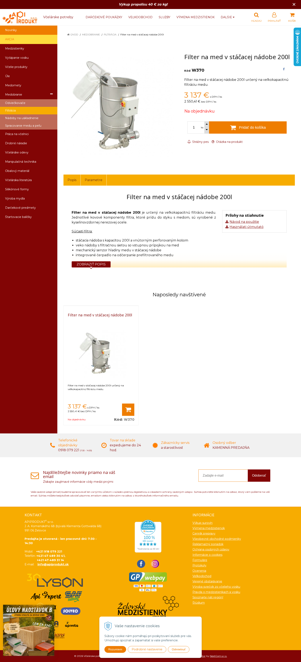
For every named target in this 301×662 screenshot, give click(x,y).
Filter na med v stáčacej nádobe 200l (100, 314)
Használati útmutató (247, 227)
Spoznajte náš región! (207, 597)
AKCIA (9, 39)
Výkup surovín (202, 523)
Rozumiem (115, 649)
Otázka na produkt (229, 142)
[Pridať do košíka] (128, 410)
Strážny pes (200, 142)
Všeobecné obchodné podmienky (216, 539)
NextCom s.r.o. (218, 655)
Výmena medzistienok (196, 17)
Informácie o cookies (207, 555)
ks (202, 127)
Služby (164, 17)
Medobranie (91, 34)
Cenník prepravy (203, 533)
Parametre (93, 180)
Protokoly (199, 565)
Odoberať (259, 475)
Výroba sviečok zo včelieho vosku (216, 587)
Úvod (74, 34)
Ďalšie (227, 17)
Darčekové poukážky (104, 17)
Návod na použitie (244, 222)
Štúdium (198, 602)
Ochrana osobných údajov (210, 549)
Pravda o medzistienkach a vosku (216, 592)
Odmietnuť (179, 649)
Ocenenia (199, 571)
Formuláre (199, 560)
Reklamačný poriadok (207, 544)
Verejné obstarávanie (207, 581)
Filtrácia (110, 34)
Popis (72, 180)
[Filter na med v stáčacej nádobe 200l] (118, 107)
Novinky (11, 30)
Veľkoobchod (140, 17)
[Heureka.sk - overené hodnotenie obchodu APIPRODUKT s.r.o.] (148, 536)
